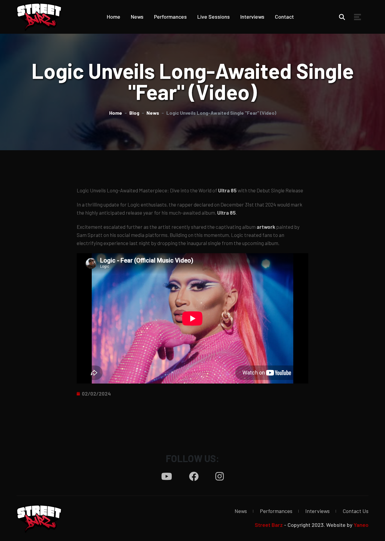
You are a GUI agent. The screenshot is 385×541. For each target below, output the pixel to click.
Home (113, 16)
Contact (284, 16)
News (137, 16)
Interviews (252, 16)
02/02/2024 (96, 393)
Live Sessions (213, 16)
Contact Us (355, 511)
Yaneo (361, 524)
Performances (170, 16)
